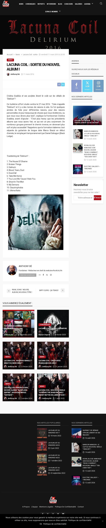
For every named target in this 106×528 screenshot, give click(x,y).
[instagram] (51, 275)
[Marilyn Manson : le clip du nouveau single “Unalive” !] (78, 134)
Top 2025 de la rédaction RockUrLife (15, 327)
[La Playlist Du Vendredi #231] (42, 470)
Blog (60, 4)
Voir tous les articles (27, 275)
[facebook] (43, 275)
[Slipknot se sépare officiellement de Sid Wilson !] (87, 115)
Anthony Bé (15, 74)
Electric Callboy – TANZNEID (92, 167)
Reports (41, 4)
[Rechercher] (101, 3)
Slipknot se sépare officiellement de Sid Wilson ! (86, 122)
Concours (68, 4)
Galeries (78, 4)
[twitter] (47, 275)
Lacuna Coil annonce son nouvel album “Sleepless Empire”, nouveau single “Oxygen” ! (16, 391)
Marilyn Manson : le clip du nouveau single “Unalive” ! (92, 133)
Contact (81, 507)
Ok (41, 524)
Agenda (87, 4)
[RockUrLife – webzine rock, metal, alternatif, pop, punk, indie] (53, 500)
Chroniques (30, 4)
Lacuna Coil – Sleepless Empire (53, 328)
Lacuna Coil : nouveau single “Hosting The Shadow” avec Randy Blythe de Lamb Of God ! (52, 392)
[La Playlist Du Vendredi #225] (42, 446)
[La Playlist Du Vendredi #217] (42, 433)
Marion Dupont (44, 335)
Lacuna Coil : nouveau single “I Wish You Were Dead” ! (18, 361)
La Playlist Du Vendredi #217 (54, 431)
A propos (26, 507)
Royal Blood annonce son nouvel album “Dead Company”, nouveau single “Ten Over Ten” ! (91, 151)
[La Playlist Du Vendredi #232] (42, 458)
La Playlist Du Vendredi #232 (54, 456)
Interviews (51, 4)
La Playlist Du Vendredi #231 (54, 469)
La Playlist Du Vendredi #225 (54, 444)
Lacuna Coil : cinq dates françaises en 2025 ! (49, 361)
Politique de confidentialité (65, 507)
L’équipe (34, 507)
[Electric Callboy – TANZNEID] (78, 169)
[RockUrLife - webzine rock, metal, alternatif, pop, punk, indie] (6, 3)
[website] (40, 275)
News (21, 4)
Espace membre (51, 12)
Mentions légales (46, 507)
